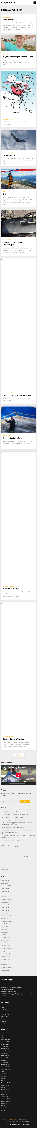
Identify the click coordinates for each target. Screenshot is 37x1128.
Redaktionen (5, 1016)
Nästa (21, 755)
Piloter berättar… (6, 1012)
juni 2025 (3, 883)
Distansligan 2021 (10, 155)
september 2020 (5, 921)
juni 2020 (3, 926)
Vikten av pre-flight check (8, 820)
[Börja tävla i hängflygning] (18, 667)
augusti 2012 (4, 970)
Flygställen (4, 1010)
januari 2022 (4, 902)
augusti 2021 (4, 907)
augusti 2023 (4, 891)
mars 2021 (4, 910)
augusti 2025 (4, 880)
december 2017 (5, 945)
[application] (18, 775)
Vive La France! (5, 840)
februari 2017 (4, 954)
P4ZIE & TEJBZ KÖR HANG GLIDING (17, 395)
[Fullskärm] (34, 783)
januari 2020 (4, 932)
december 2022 (5, 897)
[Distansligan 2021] (18, 140)
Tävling (3, 1023)
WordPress (12, 1121)
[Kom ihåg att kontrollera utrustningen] (18, 223)
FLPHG (2, 1007)
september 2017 (5, 948)
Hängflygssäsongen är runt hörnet (10, 830)
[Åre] (18, 179)
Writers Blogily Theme (23, 1121)
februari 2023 (4, 894)
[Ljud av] (31, 783)
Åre (4, 194)
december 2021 (5, 905)
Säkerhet (3, 1021)
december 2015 (5, 959)
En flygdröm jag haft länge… (14, 438)
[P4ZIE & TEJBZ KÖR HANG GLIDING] (18, 324)
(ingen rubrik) (4, 833)
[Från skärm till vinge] (18, 517)
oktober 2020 (4, 918)
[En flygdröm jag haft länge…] (18, 419)
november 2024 (5, 886)
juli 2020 (3, 924)
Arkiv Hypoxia (8, 19)
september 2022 (5, 899)
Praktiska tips (5, 1014)
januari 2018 (4, 943)
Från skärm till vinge (11, 588)
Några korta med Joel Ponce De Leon (18, 57)
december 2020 (5, 916)
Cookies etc (25, 1124)
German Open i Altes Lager (8, 827)
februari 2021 (4, 913)
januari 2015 (4, 965)
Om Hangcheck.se (15, 1124)
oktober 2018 (4, 940)
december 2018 (5, 937)
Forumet (6, 793)
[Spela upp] (3, 783)
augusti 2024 (4, 888)
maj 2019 (3, 935)
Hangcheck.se (8, 2)
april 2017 (3, 951)
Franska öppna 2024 (6, 817)
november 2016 (5, 956)
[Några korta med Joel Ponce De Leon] (18, 43)
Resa (2, 1019)
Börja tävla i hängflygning (13, 739)
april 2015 (3, 962)
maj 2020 (3, 929)
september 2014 (5, 967)
